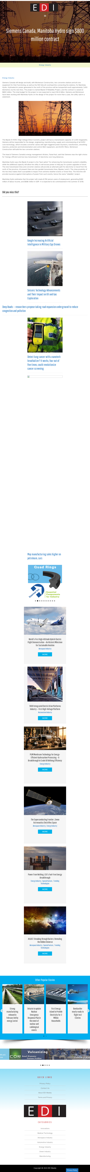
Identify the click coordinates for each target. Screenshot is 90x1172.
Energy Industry (45, 65)
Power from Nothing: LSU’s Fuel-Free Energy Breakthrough (45, 876)
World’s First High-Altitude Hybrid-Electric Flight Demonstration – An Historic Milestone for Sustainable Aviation (45, 642)
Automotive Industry (45, 712)
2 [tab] (46, 1036)
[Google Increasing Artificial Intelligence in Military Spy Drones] (45, 218)
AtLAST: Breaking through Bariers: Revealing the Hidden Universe (45, 940)
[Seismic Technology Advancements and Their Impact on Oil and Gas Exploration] (45, 268)
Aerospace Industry (45, 648)
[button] (35, 600)
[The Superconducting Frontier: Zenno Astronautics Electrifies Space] (45, 801)
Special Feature (47, 881)
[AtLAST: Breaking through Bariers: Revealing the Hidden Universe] (45, 920)
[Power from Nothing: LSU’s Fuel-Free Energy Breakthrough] (45, 858)
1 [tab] (44, 1036)
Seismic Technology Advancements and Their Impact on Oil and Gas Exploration (43, 294)
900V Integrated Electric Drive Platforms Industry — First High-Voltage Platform (45, 707)
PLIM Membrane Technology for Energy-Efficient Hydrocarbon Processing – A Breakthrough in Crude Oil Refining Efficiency (45, 757)
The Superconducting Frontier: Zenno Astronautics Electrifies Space (45, 821)
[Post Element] (12, 1008)
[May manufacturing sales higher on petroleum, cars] (45, 462)
